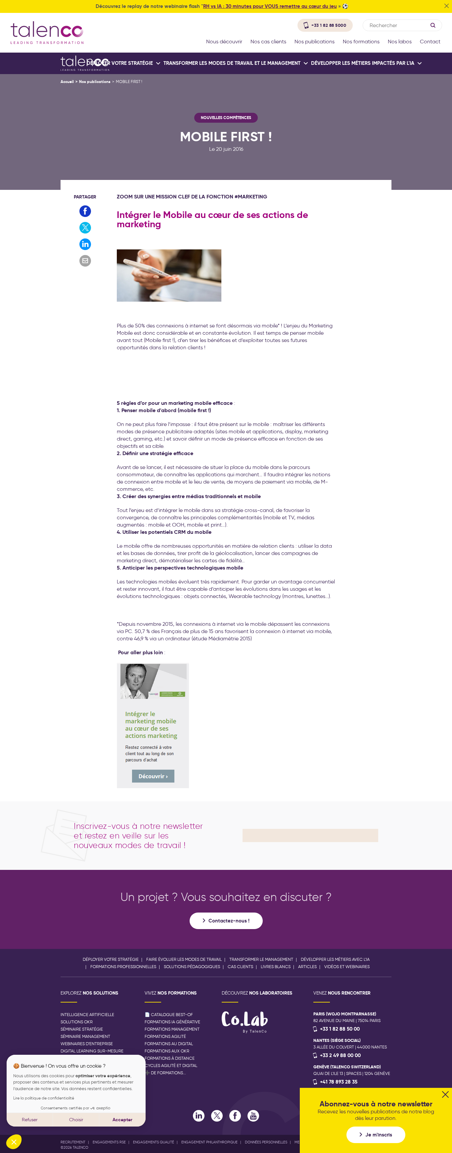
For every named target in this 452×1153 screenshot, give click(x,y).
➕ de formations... (165, 1072)
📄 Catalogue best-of (169, 1014)
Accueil (67, 81)
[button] (14, 1142)
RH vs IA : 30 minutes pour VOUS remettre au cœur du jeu (270, 6)
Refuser (29, 1120)
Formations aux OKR (167, 1050)
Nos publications (95, 81)
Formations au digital (169, 1043)
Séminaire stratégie (82, 1029)
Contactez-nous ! (228, 921)
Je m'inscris (378, 1135)
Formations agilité (165, 1036)
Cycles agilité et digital (171, 1065)
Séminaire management (85, 1036)
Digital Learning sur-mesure (92, 1050)
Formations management (172, 1029)
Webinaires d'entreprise (87, 1043)
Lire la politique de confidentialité (43, 1097)
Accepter (122, 1120)
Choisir (76, 1120)
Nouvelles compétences (226, 117)
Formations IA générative (172, 1021)
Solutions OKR (77, 1021)
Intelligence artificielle (87, 1014)
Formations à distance (170, 1058)
